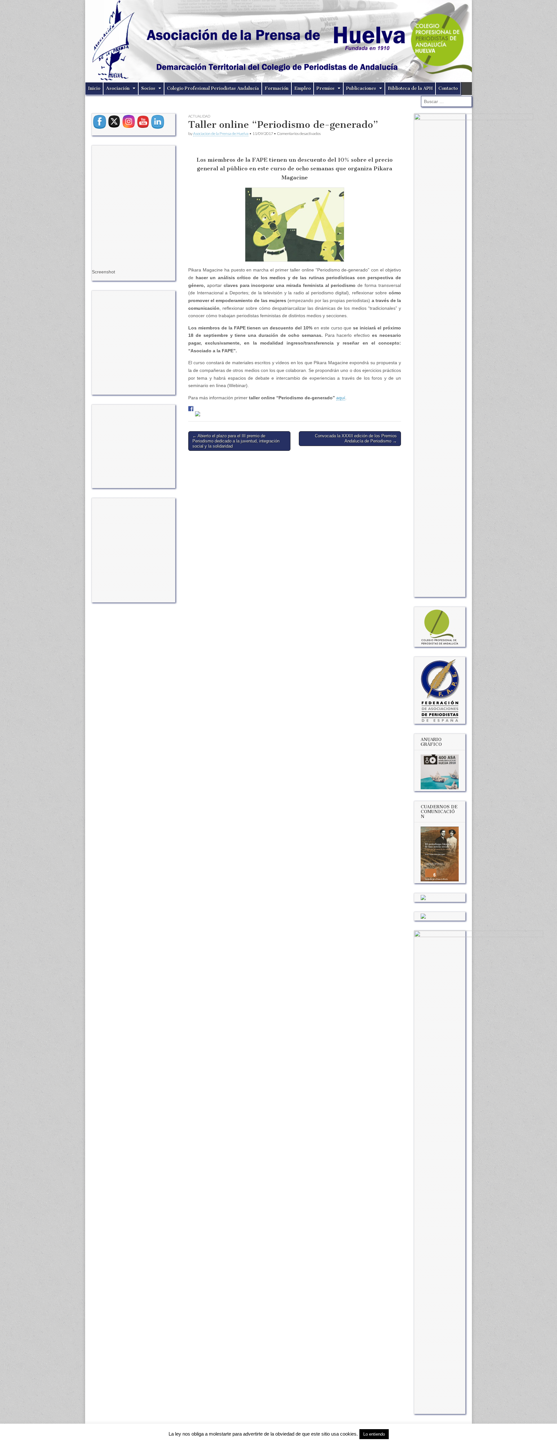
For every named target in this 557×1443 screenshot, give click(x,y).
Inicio (94, 88)
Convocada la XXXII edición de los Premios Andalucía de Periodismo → (356, 438)
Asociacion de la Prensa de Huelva (221, 133)
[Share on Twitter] (197, 413)
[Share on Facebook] (190, 408)
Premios (326, 88)
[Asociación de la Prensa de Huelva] (278, 41)
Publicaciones (361, 88)
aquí (340, 397)
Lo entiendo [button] (374, 1434)
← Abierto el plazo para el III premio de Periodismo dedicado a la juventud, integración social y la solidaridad (235, 440)
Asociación (118, 88)
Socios (148, 88)
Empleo (302, 88)
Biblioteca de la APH (410, 88)
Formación (276, 88)
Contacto (448, 88)
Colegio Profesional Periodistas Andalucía (213, 88)
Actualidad (199, 116)
